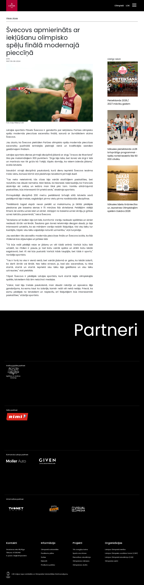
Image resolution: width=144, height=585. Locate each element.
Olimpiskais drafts (80, 565)
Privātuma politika (48, 565)
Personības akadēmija (82, 557)
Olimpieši (119, 5)
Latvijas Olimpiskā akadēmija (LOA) (119, 557)
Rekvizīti (44, 561)
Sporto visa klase (79, 553)
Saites (43, 557)
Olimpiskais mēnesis (81, 561)
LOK (128, 5)
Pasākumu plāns (47, 553)
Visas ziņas (12, 18)
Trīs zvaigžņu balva (80, 549)
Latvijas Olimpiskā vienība (115, 549)
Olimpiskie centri (111, 561)
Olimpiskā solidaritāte (49, 549)
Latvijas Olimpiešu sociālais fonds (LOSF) (121, 553)
